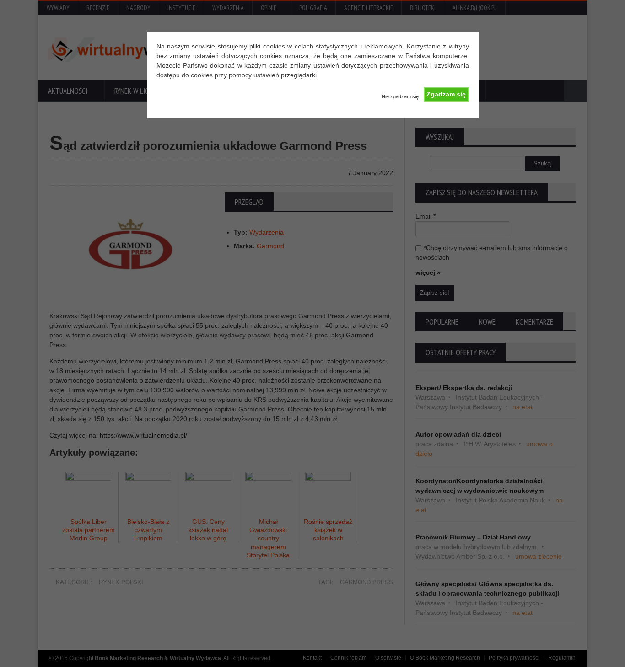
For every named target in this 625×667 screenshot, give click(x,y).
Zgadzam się (446, 94)
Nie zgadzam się (400, 96)
